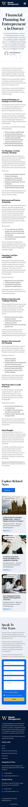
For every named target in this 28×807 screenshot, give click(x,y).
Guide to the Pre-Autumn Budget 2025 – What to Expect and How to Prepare (13, 519)
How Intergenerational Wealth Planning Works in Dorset (12, 598)
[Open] (24, 3)
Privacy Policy (14, 804)
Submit (14, 699)
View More (7, 490)
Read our (11, 692)
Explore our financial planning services (12, 462)
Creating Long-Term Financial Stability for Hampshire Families (11, 558)
